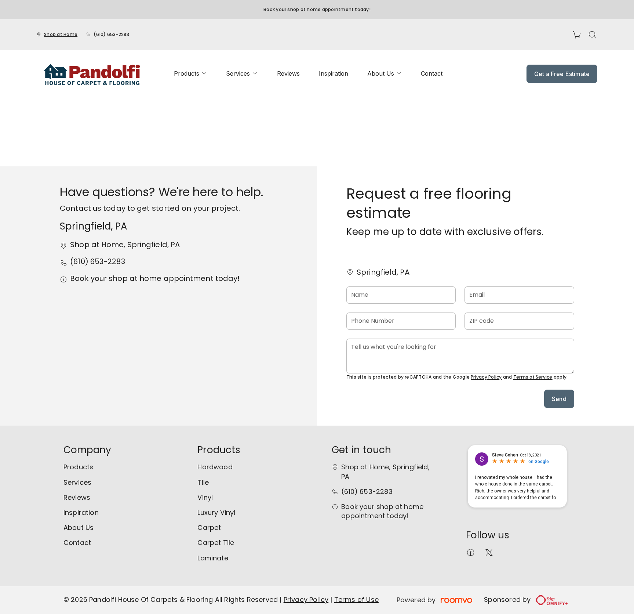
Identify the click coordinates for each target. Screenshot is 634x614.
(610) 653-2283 (111, 34)
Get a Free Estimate (562, 73)
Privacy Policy (486, 377)
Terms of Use (356, 599)
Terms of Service (533, 377)
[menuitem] (190, 73)
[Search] (592, 35)
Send (559, 398)
